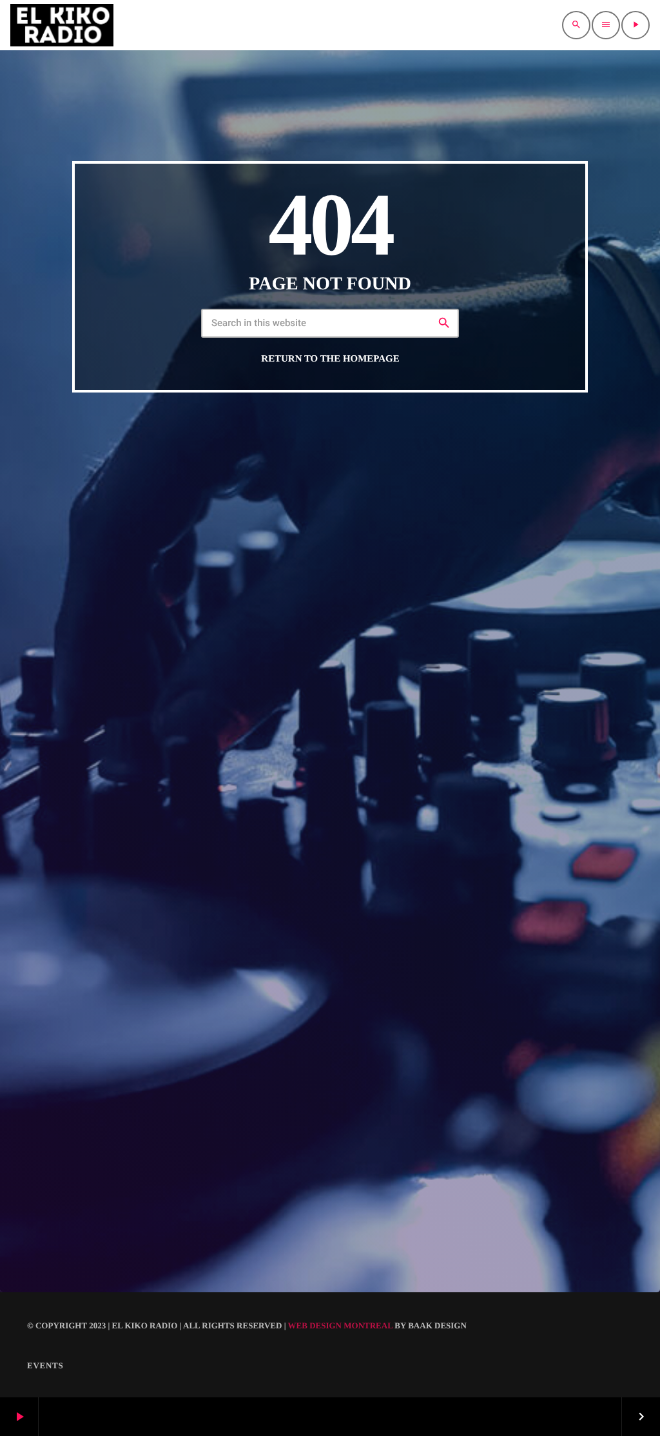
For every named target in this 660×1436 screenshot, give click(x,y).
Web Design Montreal (340, 1325)
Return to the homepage (330, 359)
